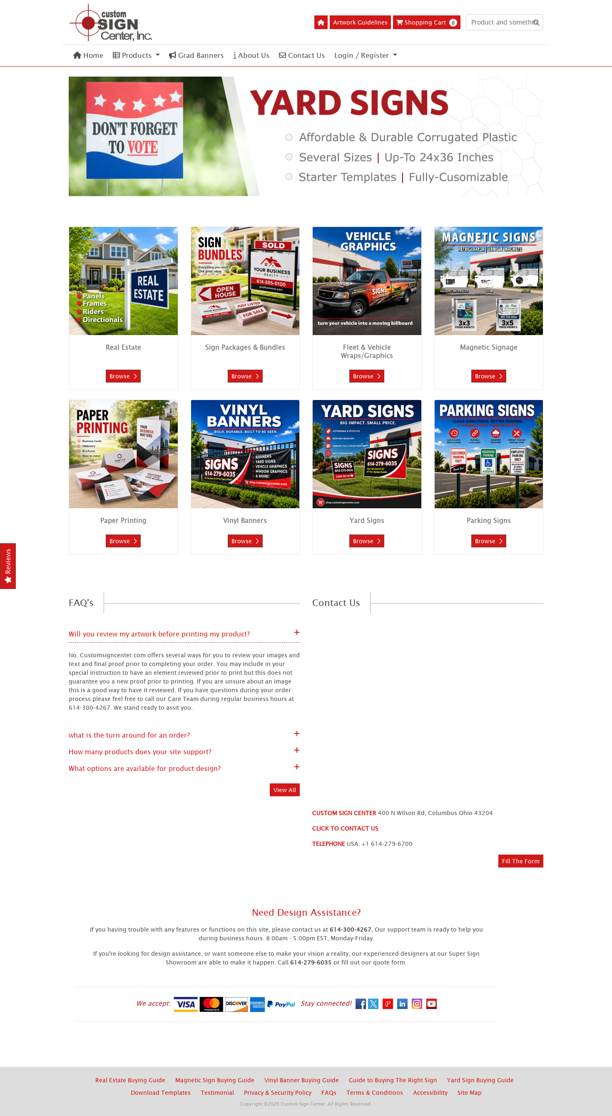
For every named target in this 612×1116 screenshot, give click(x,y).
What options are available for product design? (145, 768)
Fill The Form (521, 861)
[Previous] (104, 139)
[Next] (507, 139)
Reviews (8, 562)
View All (285, 789)
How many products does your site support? (140, 752)
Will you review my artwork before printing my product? (159, 634)
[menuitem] (88, 55)
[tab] (283, 190)
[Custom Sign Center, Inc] (110, 22)
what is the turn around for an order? (129, 735)
